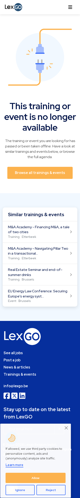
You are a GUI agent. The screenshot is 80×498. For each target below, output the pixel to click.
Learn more (14, 465)
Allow (36, 478)
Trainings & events (20, 374)
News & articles (17, 367)
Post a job (12, 360)
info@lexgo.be (16, 386)
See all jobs (13, 353)
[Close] (66, 427)
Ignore (20, 490)
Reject (51, 490)
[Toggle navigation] (70, 7)
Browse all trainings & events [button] (40, 172)
